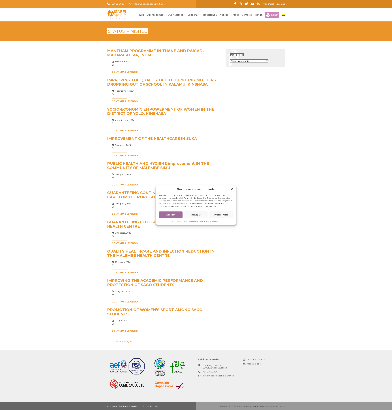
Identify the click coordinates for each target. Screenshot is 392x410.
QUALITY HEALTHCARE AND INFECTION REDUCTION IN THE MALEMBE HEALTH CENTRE (161, 253)
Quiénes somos (155, 14)
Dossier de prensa (256, 359)
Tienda (258, 14)
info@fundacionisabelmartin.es (149, 4)
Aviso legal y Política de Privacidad (204, 221)
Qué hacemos (175, 14)
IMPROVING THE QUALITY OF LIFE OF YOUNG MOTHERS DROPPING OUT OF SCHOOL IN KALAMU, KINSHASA (161, 82)
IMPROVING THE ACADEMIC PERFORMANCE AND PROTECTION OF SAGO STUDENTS (155, 282)
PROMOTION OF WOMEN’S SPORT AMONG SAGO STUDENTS (154, 312)
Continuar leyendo (125, 72)
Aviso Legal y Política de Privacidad (122, 406)
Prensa (235, 14)
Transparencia (209, 14)
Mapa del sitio (254, 364)
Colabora (192, 14)
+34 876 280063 (211, 371)
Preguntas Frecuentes (274, 4)
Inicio (141, 14)
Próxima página (124, 341)
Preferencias (221, 215)
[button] (231, 189)
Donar (274, 14)
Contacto (247, 14)
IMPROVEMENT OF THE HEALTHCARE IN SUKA (152, 138)
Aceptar (170, 215)
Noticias (224, 14)
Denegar (196, 215)
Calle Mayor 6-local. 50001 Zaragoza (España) (215, 366)
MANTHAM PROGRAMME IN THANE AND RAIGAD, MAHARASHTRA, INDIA (155, 53)
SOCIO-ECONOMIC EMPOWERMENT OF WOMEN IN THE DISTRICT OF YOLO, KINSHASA (160, 111)
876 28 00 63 (118, 4)
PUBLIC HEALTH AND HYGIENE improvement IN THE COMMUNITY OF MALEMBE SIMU (158, 165)
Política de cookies (179, 221)
